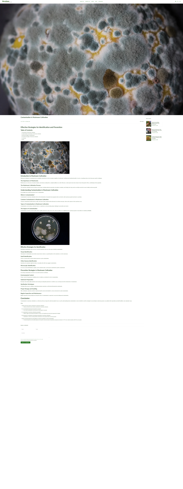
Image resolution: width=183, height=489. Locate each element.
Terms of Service (40, 339)
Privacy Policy (34, 339)
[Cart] (180, 1)
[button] (96, 1)
